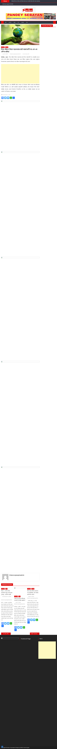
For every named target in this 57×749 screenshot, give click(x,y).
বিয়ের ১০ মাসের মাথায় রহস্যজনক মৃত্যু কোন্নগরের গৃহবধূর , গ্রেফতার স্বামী (6, 592)
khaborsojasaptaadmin (15, 54)
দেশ (18, 22)
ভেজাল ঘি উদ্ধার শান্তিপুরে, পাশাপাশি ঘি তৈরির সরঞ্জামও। (19, 599)
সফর (27, 22)
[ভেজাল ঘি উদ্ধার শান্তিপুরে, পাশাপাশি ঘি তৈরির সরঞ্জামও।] (20, 591)
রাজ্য (14, 22)
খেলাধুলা (22, 22)
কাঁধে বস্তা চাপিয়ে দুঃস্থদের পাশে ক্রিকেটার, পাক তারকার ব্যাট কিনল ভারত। (32, 592)
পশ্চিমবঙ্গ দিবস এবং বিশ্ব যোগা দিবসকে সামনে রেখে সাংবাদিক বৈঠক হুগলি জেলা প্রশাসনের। (25, 1)
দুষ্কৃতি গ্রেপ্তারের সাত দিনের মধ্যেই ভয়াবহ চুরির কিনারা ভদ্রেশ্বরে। (35, 633)
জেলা (5, 22)
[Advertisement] (20, 73)
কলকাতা (10, 22)
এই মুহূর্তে (3, 47)
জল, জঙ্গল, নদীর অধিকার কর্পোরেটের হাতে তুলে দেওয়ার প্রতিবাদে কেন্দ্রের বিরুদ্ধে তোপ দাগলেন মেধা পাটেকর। (7, 633)
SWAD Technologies (24, 747)
